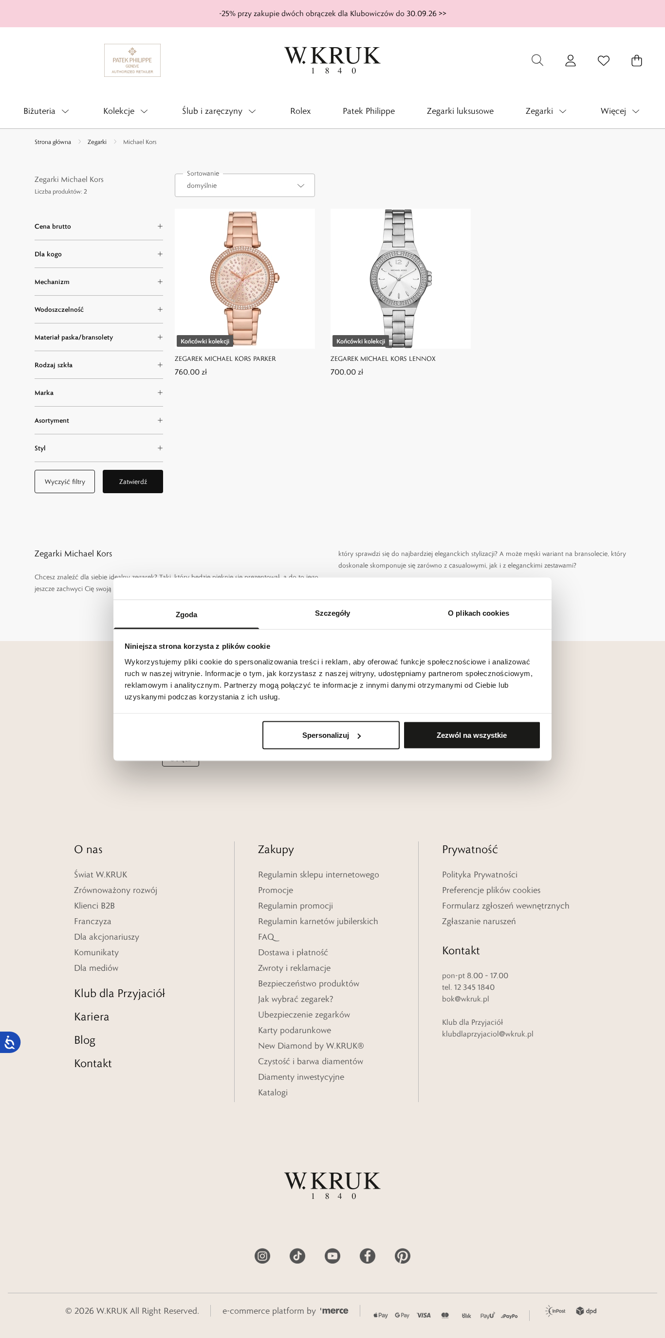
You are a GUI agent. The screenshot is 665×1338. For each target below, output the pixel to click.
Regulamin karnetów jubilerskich (318, 921)
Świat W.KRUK (100, 874)
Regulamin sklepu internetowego (318, 874)
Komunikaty (96, 952)
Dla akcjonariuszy (106, 936)
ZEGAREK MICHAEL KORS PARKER (225, 358)
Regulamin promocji (295, 905)
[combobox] (245, 185)
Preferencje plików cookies (491, 890)
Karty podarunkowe (294, 1030)
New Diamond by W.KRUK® (311, 1045)
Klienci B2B (94, 905)
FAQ (266, 936)
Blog (84, 1040)
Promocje (275, 890)
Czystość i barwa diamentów (310, 1061)
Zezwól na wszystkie (472, 735)
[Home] (332, 60)
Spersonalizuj (325, 735)
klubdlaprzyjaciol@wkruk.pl (488, 1033)
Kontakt (93, 1063)
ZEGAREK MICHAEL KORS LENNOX (383, 358)
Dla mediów (96, 968)
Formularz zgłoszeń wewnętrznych (506, 905)
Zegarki (97, 141)
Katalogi (273, 1092)
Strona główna (53, 141)
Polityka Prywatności (479, 874)
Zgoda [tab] (187, 614)
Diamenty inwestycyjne (301, 1076)
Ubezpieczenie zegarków (304, 1014)
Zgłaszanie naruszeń (479, 921)
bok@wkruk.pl (465, 998)
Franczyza (92, 921)
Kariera (92, 1016)
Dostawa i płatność (293, 952)
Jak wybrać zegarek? (295, 999)
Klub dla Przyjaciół (119, 993)
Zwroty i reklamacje (294, 968)
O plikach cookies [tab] (478, 612)
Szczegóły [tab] (333, 612)
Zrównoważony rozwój (115, 890)
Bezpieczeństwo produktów (308, 983)
